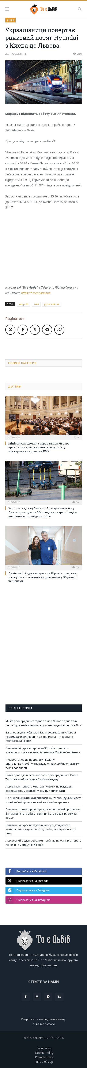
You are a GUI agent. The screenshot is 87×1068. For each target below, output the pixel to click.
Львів (10, 20)
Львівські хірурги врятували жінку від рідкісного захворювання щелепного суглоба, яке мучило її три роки (40, 829)
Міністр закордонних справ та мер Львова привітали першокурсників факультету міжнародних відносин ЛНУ (38, 447)
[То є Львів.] (43, 8)
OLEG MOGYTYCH (44, 1024)
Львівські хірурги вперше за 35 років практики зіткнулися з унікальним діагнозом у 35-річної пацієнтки (42, 577)
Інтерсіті (23, 304)
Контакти (44, 1048)
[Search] (80, 9)
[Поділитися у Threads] (10, 330)
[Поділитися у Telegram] (47, 330)
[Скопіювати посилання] (59, 330)
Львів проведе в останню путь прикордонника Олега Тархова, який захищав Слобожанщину (41, 777)
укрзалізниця (51, 304)
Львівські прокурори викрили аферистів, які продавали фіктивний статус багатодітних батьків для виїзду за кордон (42, 813)
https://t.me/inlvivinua (35, 293)
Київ (36, 304)
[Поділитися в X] (35, 330)
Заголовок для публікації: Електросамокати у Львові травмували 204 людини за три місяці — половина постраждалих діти (42, 512)
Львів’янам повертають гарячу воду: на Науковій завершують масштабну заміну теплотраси (38, 789)
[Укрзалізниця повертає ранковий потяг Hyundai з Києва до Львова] (43, 82)
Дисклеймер (44, 1062)
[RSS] (59, 997)
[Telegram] (48, 997)
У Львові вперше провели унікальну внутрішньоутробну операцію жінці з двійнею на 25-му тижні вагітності (42, 764)
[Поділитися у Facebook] (23, 330)
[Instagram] (37, 997)
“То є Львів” (35, 1038)
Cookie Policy (44, 1053)
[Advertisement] (46, 345)
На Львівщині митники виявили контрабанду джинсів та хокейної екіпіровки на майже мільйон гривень (43, 800)
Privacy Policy (44, 1057)
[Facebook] (26, 997)
